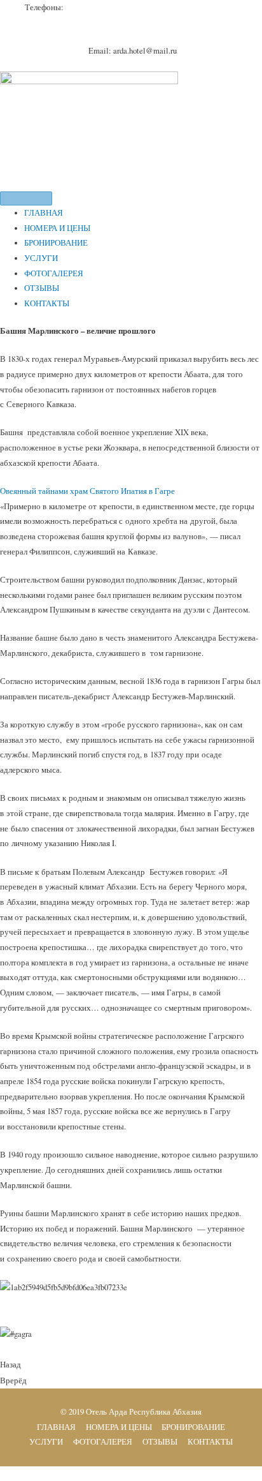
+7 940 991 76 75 (167, 7)
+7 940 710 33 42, (105, 7)
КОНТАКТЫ (46, 303)
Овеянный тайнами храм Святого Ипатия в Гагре (87, 491)
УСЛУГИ (41, 258)
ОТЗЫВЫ (41, 288)
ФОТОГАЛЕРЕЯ (53, 273)
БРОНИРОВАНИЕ (56, 242)
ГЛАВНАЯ (43, 212)
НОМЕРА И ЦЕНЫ (57, 228)
